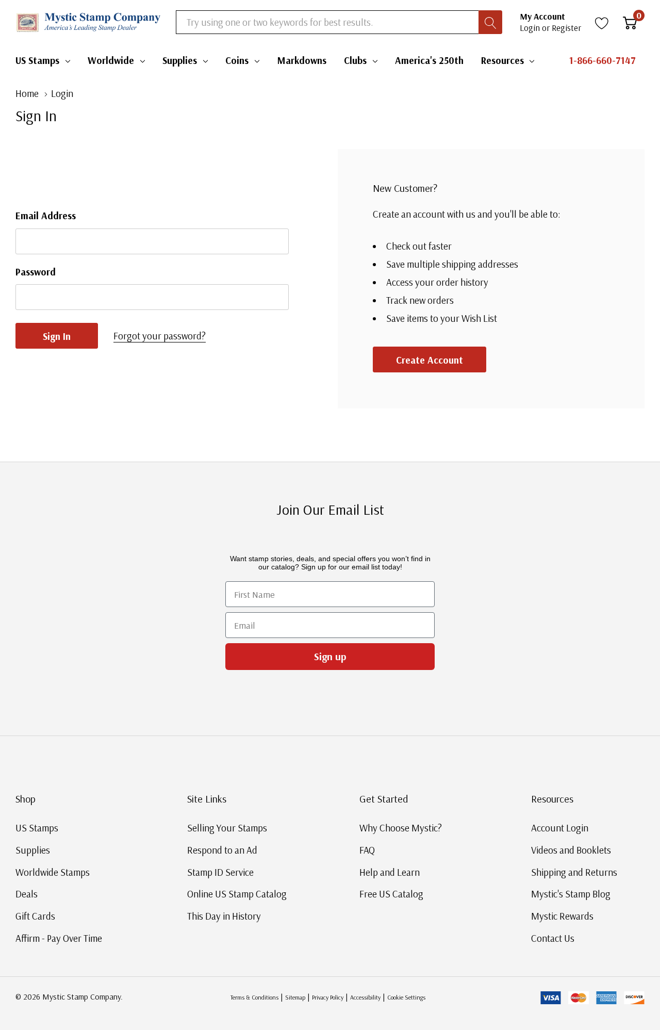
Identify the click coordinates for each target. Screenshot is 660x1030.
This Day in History (224, 916)
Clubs (355, 60)
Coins (237, 60)
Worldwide (111, 60)
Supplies (179, 60)
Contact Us (552, 938)
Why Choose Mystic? (400, 828)
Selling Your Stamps (227, 828)
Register (566, 27)
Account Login (559, 828)
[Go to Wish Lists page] (602, 22)
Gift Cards (35, 916)
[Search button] (490, 22)
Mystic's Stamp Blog (570, 894)
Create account (429, 360)
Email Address (45, 215)
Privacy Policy (327, 997)
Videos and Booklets (571, 850)
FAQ (367, 850)
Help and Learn (389, 872)
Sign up (330, 656)
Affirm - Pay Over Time (58, 938)
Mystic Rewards (562, 916)
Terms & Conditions (254, 997)
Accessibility (365, 997)
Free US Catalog (391, 894)
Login (531, 27)
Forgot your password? (159, 336)
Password (35, 272)
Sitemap (295, 997)
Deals (26, 894)
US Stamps (37, 60)
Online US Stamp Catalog (237, 894)
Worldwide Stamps (52, 872)
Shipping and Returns (574, 872)
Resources (502, 60)
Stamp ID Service (220, 872)
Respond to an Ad (222, 850)
